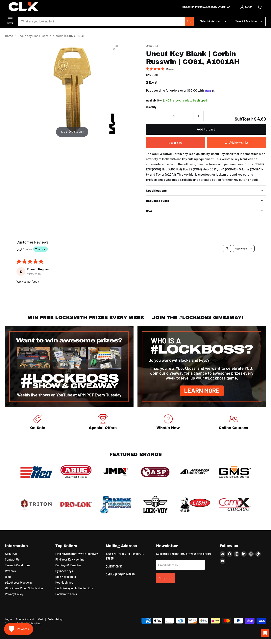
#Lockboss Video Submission (24, 588)
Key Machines (64, 582)
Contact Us (12, 559)
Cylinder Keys (64, 571)
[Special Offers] (103, 422)
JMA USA (152, 45)
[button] (246, 7)
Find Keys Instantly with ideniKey (76, 553)
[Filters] (227, 248)
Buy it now (175, 142)
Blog (8, 576)
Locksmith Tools (66, 594)
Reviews (10, 571)
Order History (55, 619)
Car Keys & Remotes (68, 565)
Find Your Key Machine (69, 559)
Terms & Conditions (17, 565)
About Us (11, 553)
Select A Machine (246, 21)
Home (9, 36)
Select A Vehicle (210, 21)
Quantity (151, 107)
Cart (40, 619)
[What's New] (168, 422)
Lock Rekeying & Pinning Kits (74, 588)
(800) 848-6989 (125, 574)
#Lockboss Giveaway (18, 582)
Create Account (25, 619)
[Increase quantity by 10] (198, 116)
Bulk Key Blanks (65, 576)
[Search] (189, 21)
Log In (8, 619)
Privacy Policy (14, 594)
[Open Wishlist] (265, 633)
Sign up (165, 578)
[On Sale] (37, 422)
